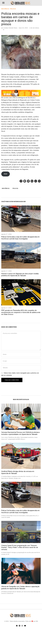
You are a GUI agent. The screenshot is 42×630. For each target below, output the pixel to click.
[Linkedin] (32, 181)
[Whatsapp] (35, 181)
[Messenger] (24, 181)
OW (37, 621)
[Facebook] (21, 181)
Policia (15, 188)
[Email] (39, 181)
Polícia (13, 8)
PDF (5, 174)
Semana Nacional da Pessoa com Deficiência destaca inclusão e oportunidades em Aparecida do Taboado (20, 433)
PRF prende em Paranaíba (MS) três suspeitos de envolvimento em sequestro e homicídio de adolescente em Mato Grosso (20, 312)
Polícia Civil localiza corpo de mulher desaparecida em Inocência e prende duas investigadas (20, 238)
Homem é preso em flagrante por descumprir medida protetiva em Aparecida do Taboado (20, 274)
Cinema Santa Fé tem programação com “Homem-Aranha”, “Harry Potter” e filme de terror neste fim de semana (19, 547)
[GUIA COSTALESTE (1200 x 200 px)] (21, 93)
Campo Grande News (10, 28)
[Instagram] (22, 625)
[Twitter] (28, 181)
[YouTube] (25, 625)
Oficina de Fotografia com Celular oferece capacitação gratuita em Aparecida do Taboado (20, 587)
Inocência (5, 8)
